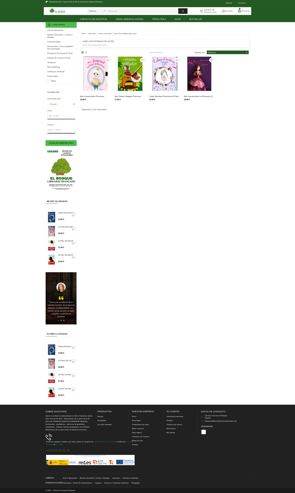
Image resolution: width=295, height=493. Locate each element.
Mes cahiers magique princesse (128, 96)
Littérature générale (130, 478)
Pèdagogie (135, 483)
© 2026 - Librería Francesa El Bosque (60, 490)
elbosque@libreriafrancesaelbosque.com (221, 421)
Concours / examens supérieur (116, 483)
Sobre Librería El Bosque (129, 19)
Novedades (101, 420)
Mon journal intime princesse (92, 96)
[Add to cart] (88, 74)
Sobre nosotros (138, 428)
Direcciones (171, 428)
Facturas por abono (174, 424)
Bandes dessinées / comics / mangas (94, 478)
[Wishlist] (98, 74)
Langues (98, 483)
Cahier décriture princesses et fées (164, 96)
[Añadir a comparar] (103, 74)
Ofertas (100, 416)
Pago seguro (137, 432)
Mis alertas (171, 432)
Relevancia (228, 52)
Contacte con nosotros (141, 436)
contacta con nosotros (93, 19)
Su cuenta (173, 411)
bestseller (195, 19)
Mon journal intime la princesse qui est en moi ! (204, 96)
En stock (62, 104)
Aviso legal (136, 420)
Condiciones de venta (140, 424)
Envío (178, 19)
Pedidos (170, 420)
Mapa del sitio (137, 441)
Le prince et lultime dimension (70, 227)
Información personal (175, 416)
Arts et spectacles (70, 478)
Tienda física (159, 19)
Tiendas (135, 445)
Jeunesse (116, 478)
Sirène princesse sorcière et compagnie (74, 213)
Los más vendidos (104, 424)
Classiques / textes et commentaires (77, 483)
